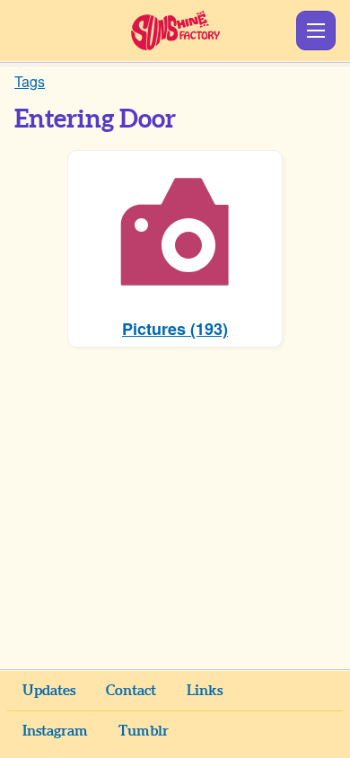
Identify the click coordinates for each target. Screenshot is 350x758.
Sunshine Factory (175, 30)
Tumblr (143, 731)
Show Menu (316, 30)
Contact (131, 690)
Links (205, 690)
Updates (48, 690)
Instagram (55, 731)
